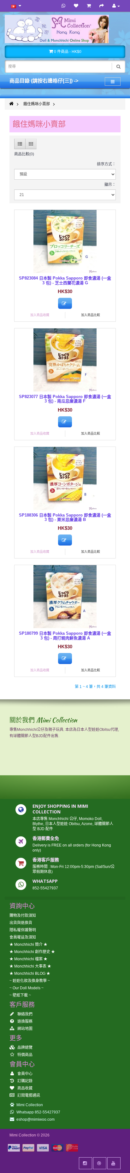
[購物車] (89, 6)
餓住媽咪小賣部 (36, 104)
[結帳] (101, 6)
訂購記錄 (24, 1081)
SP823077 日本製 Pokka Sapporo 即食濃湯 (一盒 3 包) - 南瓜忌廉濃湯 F (65, 398)
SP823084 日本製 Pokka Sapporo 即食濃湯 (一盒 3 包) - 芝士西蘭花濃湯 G (65, 280)
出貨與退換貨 (20, 923)
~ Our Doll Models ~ (26, 988)
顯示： (110, 184)
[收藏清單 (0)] (76, 6)
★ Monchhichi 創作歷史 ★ (32, 952)
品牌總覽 (24, 1047)
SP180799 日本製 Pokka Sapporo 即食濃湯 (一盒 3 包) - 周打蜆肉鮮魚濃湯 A (65, 635)
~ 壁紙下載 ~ (20, 995)
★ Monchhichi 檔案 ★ (28, 959)
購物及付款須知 (22, 915)
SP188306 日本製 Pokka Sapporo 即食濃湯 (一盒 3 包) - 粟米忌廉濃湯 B (65, 517)
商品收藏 (24, 1088)
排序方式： (106, 164)
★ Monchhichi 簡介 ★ (28, 944)
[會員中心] (116, 6)
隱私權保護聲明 (22, 930)
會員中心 (24, 1074)
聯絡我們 (24, 1014)
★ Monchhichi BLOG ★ (29, 973)
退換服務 (24, 1021)
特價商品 (24, 1055)
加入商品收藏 (39, 315)
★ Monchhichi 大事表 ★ (30, 966)
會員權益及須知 (22, 937)
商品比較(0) (24, 154)
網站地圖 (24, 1028)
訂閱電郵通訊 (28, 1095)
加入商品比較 (90, 315)
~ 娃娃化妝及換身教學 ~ (29, 981)
